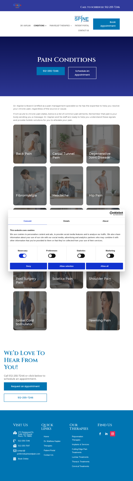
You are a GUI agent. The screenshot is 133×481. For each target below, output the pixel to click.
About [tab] (105, 221)
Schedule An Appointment (82, 72)
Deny (28, 266)
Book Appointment (108, 24)
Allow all (104, 266)
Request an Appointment (25, 386)
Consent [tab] (27, 221)
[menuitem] (25, 25)
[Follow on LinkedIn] (106, 433)
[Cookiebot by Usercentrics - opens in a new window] (111, 213)
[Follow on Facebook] (100, 433)
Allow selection (67, 266)
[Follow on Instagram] (112, 433)
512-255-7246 (50, 71)
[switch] (52, 256)
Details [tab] (66, 221)
